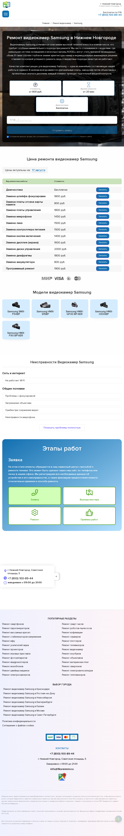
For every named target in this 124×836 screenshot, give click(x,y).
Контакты (62, 748)
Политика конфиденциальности (19, 721)
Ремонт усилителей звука (15, 645)
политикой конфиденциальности (64, 136)
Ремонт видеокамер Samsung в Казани (23, 706)
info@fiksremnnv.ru (62, 769)
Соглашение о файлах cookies (18, 725)
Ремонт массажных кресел (16, 632)
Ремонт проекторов (12, 649)
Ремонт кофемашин (72, 632)
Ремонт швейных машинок (15, 670)
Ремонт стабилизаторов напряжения (21, 636)
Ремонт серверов (71, 636)
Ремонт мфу (8, 641)
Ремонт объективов (72, 658)
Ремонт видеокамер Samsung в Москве (24, 710)
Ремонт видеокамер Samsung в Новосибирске (27, 697)
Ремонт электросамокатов (16, 674)
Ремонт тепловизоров (73, 674)
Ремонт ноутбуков (71, 653)
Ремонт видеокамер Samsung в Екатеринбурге (27, 702)
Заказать (103, 190)
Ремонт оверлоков (72, 666)
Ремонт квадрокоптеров (15, 662)
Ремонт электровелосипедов (77, 670)
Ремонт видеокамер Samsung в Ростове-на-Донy (29, 693)
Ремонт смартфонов (13, 624)
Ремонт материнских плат (75, 662)
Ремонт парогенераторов (15, 628)
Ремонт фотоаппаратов (14, 658)
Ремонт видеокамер (72, 649)
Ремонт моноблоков (12, 666)
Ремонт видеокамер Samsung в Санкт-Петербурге (29, 715)
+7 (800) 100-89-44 (110, 15)
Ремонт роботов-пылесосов (77, 628)
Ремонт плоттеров (71, 641)
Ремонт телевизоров (73, 645)
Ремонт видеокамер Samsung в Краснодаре (26, 689)
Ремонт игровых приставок (16, 653)
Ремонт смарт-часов (72, 624)
